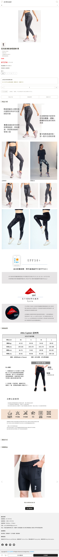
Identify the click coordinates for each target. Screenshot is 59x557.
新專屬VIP (8, 533)
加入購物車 (20, 555)
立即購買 (45, 555)
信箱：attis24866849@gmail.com (9, 525)
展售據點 (18, 533)
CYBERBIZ (31, 551)
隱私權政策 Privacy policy (34, 539)
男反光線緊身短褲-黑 (29, 502)
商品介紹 (10, 97)
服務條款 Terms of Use (22, 539)
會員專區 (3, 533)
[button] (57, 482)
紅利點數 (13, 533)
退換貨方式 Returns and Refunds (8, 539)
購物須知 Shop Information (47, 539)
